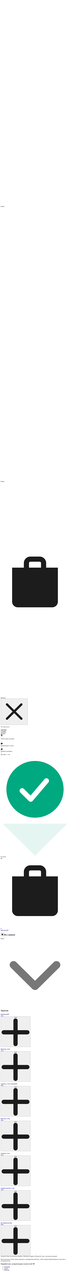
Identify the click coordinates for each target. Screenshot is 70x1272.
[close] (14, 712)
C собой (3, 731)
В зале (3, 733)
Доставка (3, 730)
